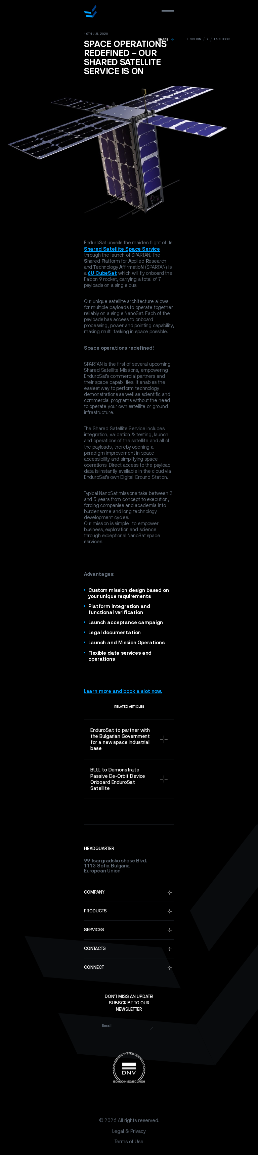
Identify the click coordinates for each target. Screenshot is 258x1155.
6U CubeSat (102, 273)
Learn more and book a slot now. (123, 691)
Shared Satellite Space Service (122, 249)
